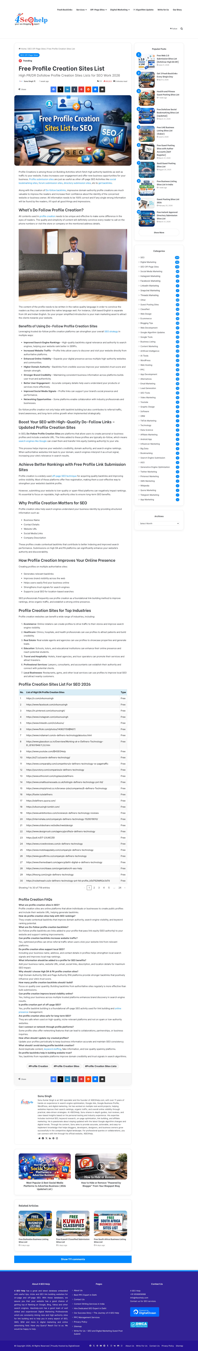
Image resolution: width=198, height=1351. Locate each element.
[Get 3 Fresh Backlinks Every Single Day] (147, 80)
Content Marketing (149, 346)
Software (144, 411)
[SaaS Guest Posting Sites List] (147, 170)
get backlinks (105, 183)
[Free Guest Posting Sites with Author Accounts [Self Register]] (147, 152)
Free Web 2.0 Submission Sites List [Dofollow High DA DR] (168, 58)
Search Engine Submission (152, 458)
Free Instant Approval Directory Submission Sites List (167, 215)
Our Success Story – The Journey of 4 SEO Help (96, 1313)
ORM (142, 416)
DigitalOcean (74, 1346)
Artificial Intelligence (149, 351)
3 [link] (99, 887)
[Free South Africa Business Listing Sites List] (110, 1223)
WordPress (145, 360)
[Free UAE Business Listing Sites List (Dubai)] (147, 134)
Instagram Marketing (150, 276)
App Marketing (147, 499)
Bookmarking (146, 453)
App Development (148, 374)
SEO (142, 257)
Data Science (146, 430)
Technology (145, 425)
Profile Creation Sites (67, 1066)
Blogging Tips (146, 323)
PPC (142, 369)
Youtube (144, 402)
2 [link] (94, 887)
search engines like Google (33, 441)
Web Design (145, 314)
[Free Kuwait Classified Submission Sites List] (72, 1223)
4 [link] (104, 887)
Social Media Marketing (151, 271)
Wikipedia (144, 485)
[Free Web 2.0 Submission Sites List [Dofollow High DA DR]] (147, 62)
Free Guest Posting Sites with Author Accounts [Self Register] (166, 150)
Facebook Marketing (150, 281)
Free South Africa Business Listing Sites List (110, 1240)
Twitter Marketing (148, 472)
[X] (46, 1138)
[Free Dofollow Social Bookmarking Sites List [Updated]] (147, 116)
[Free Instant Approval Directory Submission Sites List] (147, 219)
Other (143, 300)
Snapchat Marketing (150, 290)
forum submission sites (51, 183)
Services (80, 9)
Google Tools (146, 337)
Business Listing (147, 342)
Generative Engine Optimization (155, 467)
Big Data (144, 448)
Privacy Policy (80, 1322)
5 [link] (109, 887)
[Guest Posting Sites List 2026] (147, 203)
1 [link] (89, 887)
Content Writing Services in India (89, 1304)
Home (23, 49)
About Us (78, 1290)
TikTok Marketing (148, 421)
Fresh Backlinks (64, 9)
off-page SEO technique (64, 476)
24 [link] (120, 887)
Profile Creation (39, 1066)
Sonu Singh (28, 81)
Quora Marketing (148, 490)
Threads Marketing (149, 295)
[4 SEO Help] (31, 19)
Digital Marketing (119, 9)
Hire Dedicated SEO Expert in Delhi (90, 1308)
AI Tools (144, 355)
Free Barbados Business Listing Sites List (33, 1240)
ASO (142, 462)
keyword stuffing (52, 1049)
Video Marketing (148, 397)
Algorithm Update (145, 9)
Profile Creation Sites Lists (102, 1066)
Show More (159, 232)
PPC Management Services (87, 1317)
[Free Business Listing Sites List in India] (147, 188)
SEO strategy (111, 331)
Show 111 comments (73, 1259)
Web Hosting (146, 365)
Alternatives (146, 379)
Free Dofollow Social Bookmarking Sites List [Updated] (168, 112)
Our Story (177, 9)
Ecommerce (146, 318)
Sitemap (78, 1326)
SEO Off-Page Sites (37, 49)
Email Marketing (147, 383)
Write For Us (141, 1346)
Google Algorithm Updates (152, 332)
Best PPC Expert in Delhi (85, 1295)
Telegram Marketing (149, 495)
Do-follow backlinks (56, 190)
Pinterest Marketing (149, 476)
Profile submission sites (41, 179)
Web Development (149, 328)
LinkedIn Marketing (149, 285)
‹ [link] (84, 887)
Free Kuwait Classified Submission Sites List (72, 1240)
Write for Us (163, 9)
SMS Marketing (147, 481)
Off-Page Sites (97, 9)
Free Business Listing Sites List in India (167, 183)
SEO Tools (145, 393)
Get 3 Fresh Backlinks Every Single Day (167, 75)
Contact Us (79, 1299)
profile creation (47, 216)
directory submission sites (77, 183)
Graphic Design (147, 407)
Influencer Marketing (150, 444)
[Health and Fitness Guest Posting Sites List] (147, 98)
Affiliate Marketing (148, 434)
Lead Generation (148, 388)
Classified (144, 309)
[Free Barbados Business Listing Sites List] (35, 1223)
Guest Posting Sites (149, 304)
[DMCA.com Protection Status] (139, 1327)
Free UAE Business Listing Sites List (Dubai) (165, 130)
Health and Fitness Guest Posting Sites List (168, 93)
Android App (146, 439)
